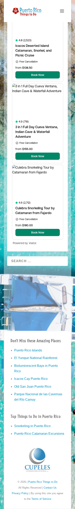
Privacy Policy (20, 493)
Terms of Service (41, 498)
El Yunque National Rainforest (35, 358)
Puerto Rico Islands (28, 350)
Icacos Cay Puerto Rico (31, 378)
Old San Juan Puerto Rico (32, 386)
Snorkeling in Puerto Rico (32, 426)
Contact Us (50, 487)
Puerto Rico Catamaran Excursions (39, 433)
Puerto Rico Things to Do (42, 481)
